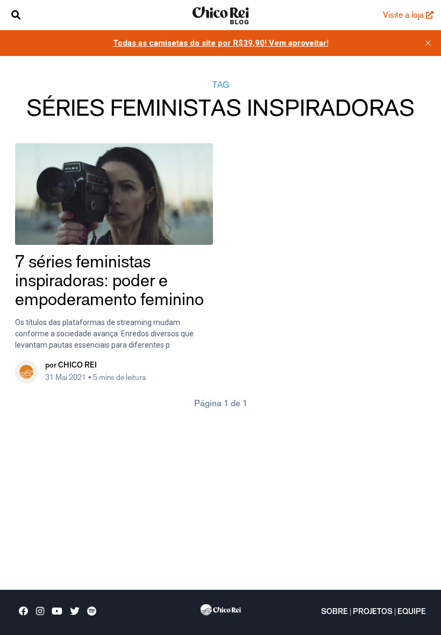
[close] (428, 43)
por (71, 366)
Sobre (334, 612)
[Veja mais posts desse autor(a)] (26, 372)
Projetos (373, 612)
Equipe (411, 612)
